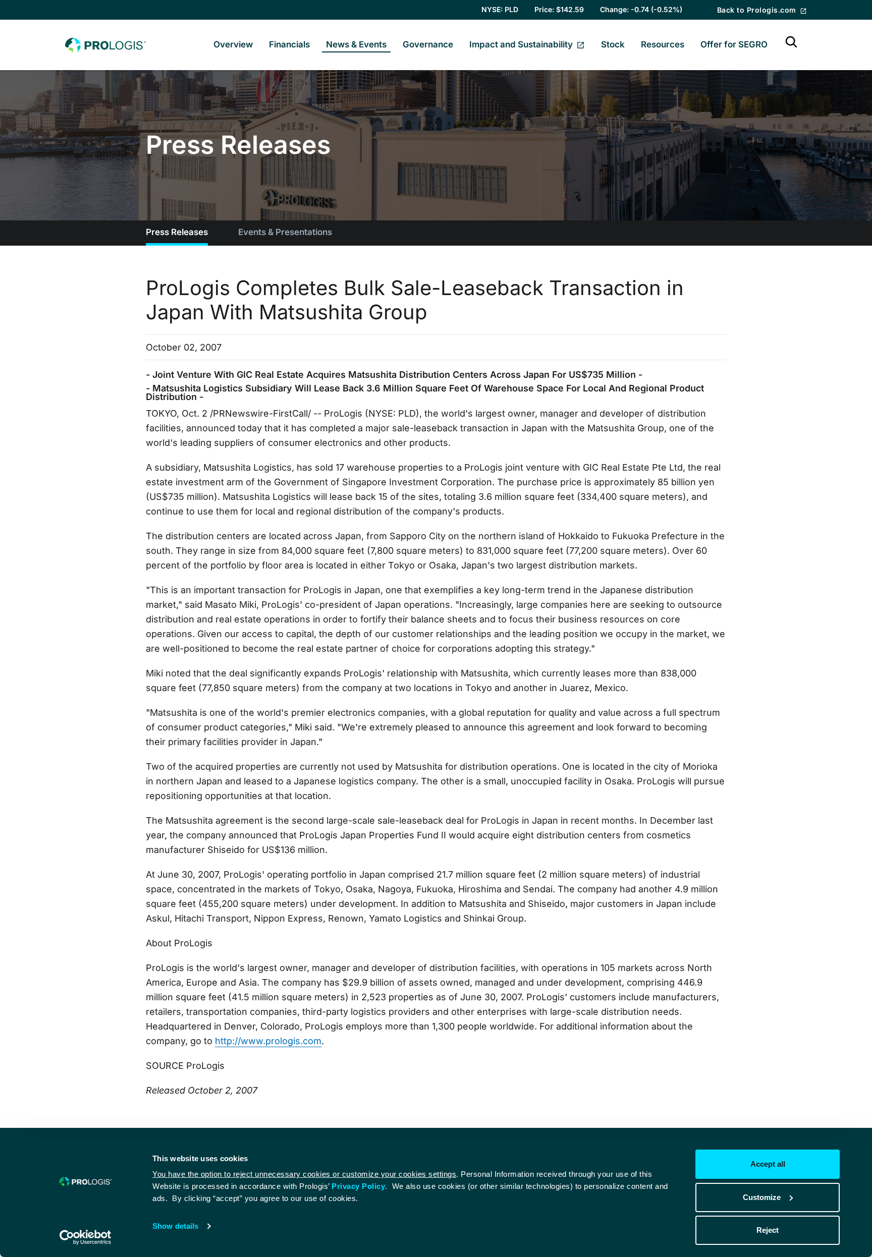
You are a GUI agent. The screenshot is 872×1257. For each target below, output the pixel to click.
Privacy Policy (358, 1186)
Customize (762, 1197)
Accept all (767, 1164)
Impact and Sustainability (522, 44)
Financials (289, 44)
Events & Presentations (285, 232)
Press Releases (177, 232)
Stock (613, 44)
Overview (233, 44)
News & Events (356, 44)
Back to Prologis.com (757, 10)
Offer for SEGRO (734, 44)
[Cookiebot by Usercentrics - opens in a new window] (85, 1237)
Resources (662, 44)
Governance (428, 44)
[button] (791, 45)
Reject (767, 1230)
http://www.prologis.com (268, 1041)
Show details (175, 1226)
